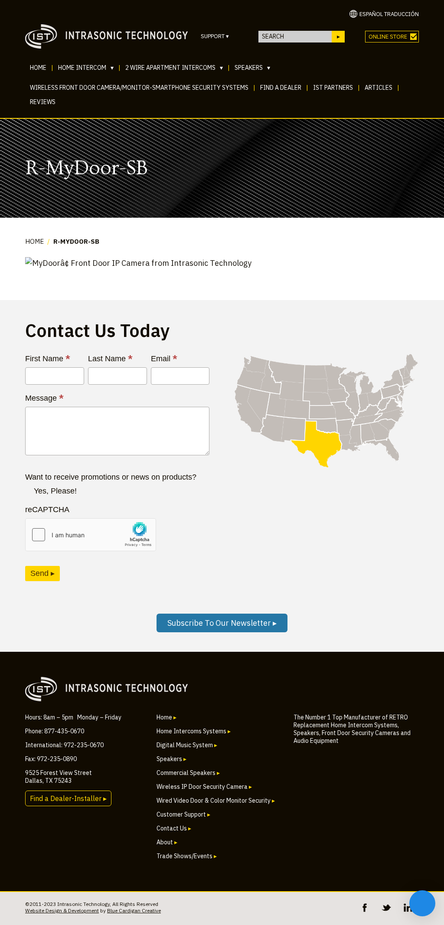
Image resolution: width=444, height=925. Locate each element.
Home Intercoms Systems (194, 731)
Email (164, 358)
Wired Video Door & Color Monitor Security (216, 800)
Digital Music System (187, 745)
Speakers (252, 68)
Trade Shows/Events (187, 856)
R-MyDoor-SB (76, 241)
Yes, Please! (55, 491)
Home (38, 68)
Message (44, 398)
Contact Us (174, 828)
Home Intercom (86, 68)
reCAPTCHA (47, 509)
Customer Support (183, 814)
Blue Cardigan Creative (134, 910)
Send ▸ (42, 573)
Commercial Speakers (188, 773)
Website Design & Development (62, 910)
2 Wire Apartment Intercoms (174, 68)
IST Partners (333, 88)
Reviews (43, 102)
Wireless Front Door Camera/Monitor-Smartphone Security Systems (139, 88)
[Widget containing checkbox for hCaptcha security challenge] (90, 534)
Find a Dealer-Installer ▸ (68, 798)
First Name (47, 358)
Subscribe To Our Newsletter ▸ (222, 623)
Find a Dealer (280, 88)
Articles (378, 88)
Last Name (110, 358)
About (167, 842)
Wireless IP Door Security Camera (204, 787)
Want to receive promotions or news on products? (110, 477)
